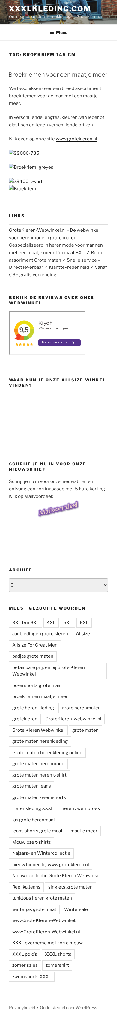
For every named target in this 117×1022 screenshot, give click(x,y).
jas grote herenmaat (33, 819)
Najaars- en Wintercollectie (41, 853)
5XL (67, 622)
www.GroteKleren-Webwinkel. (44, 920)
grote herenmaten (81, 708)
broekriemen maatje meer (40, 696)
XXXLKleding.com (50, 8)
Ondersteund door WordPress (68, 1007)
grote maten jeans (31, 786)
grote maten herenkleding (40, 741)
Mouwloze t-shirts (31, 842)
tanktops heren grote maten (42, 898)
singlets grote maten (70, 887)
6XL (84, 622)
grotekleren (25, 719)
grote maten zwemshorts (39, 797)
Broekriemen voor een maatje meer (57, 74)
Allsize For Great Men (35, 645)
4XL (51, 622)
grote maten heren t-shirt (39, 775)
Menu (62, 32)
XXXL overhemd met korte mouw (47, 943)
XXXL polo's (24, 954)
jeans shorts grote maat (37, 831)
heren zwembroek (81, 808)
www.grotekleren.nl (76, 139)
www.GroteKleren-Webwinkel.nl (46, 931)
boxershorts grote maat (37, 685)
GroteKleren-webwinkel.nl (73, 719)
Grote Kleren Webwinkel (38, 730)
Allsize (83, 633)
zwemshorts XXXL (31, 976)
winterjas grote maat (34, 909)
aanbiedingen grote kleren (40, 633)
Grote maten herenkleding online (47, 752)
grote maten (85, 730)
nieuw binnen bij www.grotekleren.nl (50, 864)
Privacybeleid (22, 1007)
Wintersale (76, 909)
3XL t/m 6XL (25, 622)
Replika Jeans (26, 887)
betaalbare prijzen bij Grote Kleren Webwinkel (48, 671)
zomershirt (57, 965)
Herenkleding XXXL (33, 808)
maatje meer (84, 831)
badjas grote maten (32, 656)
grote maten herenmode (38, 763)
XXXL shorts (58, 954)
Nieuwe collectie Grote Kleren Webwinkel (56, 875)
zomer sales (25, 965)
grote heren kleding (33, 708)
